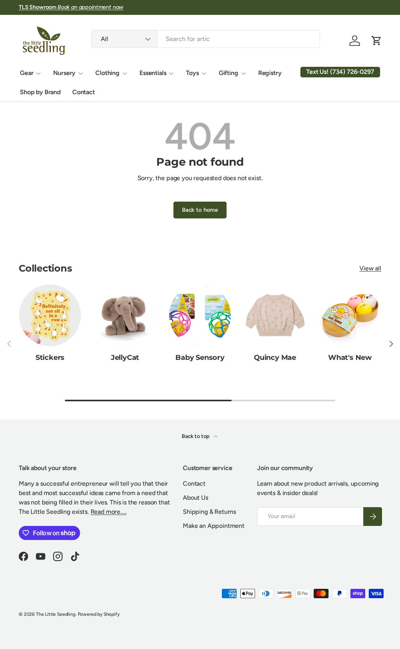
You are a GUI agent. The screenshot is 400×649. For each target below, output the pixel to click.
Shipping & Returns (209, 511)
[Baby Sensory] (200, 315)
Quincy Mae (275, 357)
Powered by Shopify (99, 614)
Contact (83, 92)
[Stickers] (50, 315)
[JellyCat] (125, 315)
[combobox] (205, 38)
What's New (350, 357)
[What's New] (350, 315)
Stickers (50, 357)
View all (370, 268)
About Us (195, 497)
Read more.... (109, 511)
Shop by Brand (40, 92)
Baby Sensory (200, 357)
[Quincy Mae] (275, 315)
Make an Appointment (214, 525)
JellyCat (125, 357)
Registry (270, 73)
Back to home (200, 209)
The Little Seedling (55, 614)
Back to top (196, 436)
